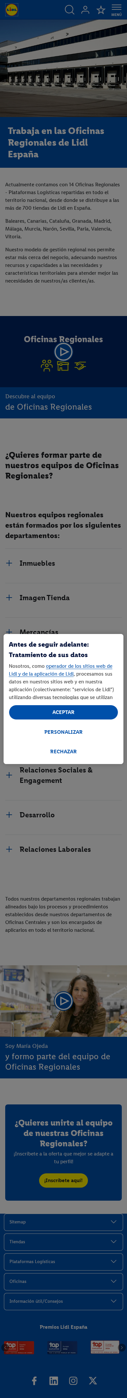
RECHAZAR (63, 751)
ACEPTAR (63, 712)
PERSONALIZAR (63, 732)
